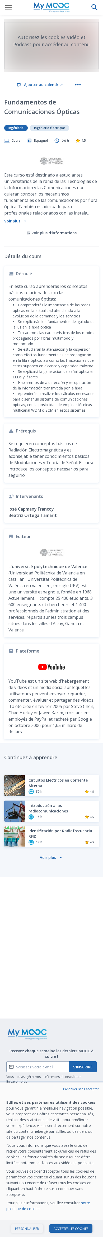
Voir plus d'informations (54, 232)
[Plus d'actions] (77, 84)
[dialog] (51, 1160)
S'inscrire (82, 1066)
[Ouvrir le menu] (8, 7)
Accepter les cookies (71, 1228)
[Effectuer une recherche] (94, 7)
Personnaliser (27, 1228)
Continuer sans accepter (81, 1089)
